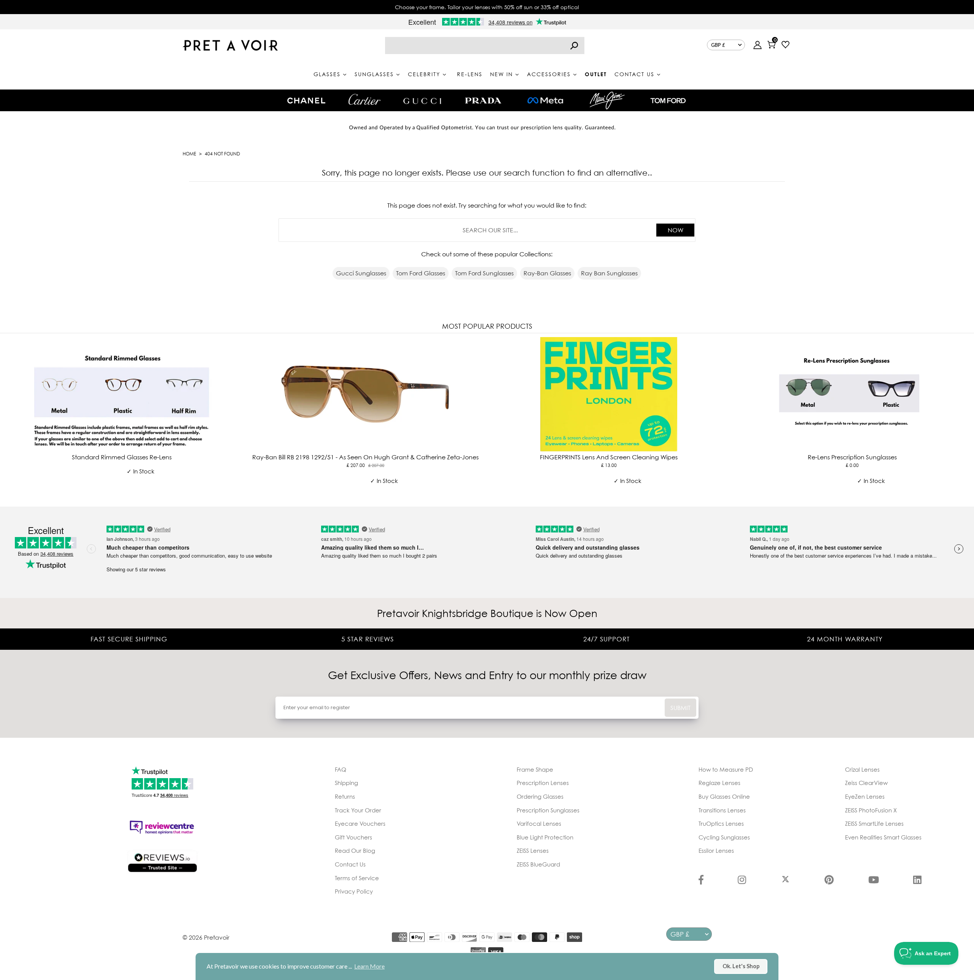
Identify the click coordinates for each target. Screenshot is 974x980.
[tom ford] (668, 100)
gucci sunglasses (361, 273)
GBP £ (718, 45)
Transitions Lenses (722, 810)
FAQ (340, 769)
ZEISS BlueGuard (538, 864)
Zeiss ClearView (866, 782)
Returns (345, 796)
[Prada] (483, 100)
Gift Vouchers (353, 837)
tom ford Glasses (420, 273)
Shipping (346, 782)
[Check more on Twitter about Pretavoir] (785, 880)
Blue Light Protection (545, 837)
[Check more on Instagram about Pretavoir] (742, 880)
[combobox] (484, 45)
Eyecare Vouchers (360, 823)
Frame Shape (535, 769)
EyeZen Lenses (865, 796)
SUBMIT (680, 707)
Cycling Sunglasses (724, 837)
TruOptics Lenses (721, 823)
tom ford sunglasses (484, 273)
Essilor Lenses (716, 850)
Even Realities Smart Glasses (883, 837)
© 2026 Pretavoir (206, 937)
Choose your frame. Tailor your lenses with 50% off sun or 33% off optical (487, 7)
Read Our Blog (355, 850)
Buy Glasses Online (724, 796)
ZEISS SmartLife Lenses (874, 823)
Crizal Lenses (862, 769)
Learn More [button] (369, 966)
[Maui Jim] (607, 100)
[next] (966, 418)
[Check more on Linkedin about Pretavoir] (917, 880)
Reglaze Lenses (719, 782)
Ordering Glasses (540, 796)
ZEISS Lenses (533, 850)
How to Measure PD (726, 769)
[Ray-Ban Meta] (545, 100)
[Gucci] (422, 100)
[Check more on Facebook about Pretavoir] (701, 880)
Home (189, 154)
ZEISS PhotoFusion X (871, 810)
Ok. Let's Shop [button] (741, 966)
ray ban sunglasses (609, 273)
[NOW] (574, 45)
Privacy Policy (354, 891)
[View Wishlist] (785, 46)
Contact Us (350, 864)
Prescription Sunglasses (548, 810)
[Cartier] (364, 99)
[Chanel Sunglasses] (306, 101)
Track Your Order (358, 810)
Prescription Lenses (543, 782)
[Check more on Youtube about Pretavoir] (873, 880)
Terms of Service (357, 877)
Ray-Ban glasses (547, 273)
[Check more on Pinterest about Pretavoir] (829, 880)
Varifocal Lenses (539, 823)
